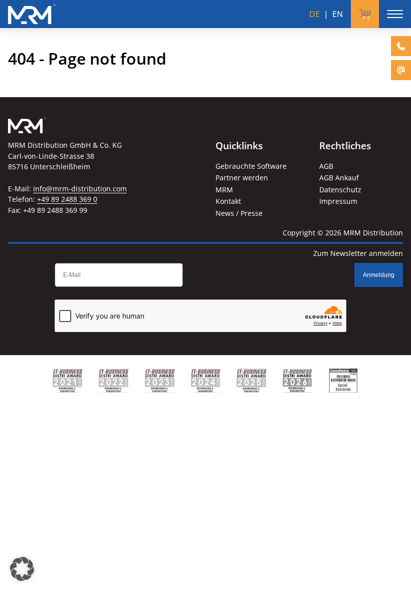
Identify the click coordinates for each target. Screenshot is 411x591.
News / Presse (239, 213)
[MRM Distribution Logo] (32, 14)
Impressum (338, 201)
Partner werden (242, 177)
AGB (326, 166)
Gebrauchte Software (251, 166)
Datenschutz (340, 189)
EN (337, 14)
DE (314, 14)
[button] (22, 569)
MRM (224, 189)
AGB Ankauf (339, 177)
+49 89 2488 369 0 (67, 199)
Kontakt (228, 201)
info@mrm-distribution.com (80, 188)
